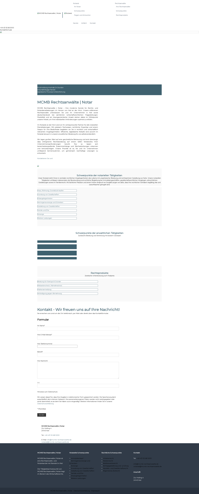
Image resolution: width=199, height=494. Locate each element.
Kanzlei (75, 23)
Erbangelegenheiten (79, 476)
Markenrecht (108, 461)
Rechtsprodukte (122, 15)
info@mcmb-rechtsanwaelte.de (59, 440)
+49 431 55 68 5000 (51, 435)
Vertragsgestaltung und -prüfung (116, 466)
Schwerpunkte (79, 11)
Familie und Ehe (77, 473)
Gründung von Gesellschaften (82, 468)
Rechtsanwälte (120, 3)
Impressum (95, 491)
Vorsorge (74, 466)
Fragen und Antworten (82, 15)
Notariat (76, 3)
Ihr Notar (77, 7)
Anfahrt (84, 23)
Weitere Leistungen (78, 478)
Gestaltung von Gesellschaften (82, 471)
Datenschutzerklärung (45, 404)
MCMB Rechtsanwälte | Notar (61, 491)
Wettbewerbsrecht (110, 463)
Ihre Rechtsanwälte (123, 7)
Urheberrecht (108, 458)
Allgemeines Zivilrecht (111, 471)
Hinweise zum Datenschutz (47, 392)
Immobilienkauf (77, 458)
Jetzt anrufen (51, 422)
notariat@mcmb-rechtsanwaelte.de (55, 442)
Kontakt (93, 23)
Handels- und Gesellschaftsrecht (115, 468)
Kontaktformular (6, 30)
